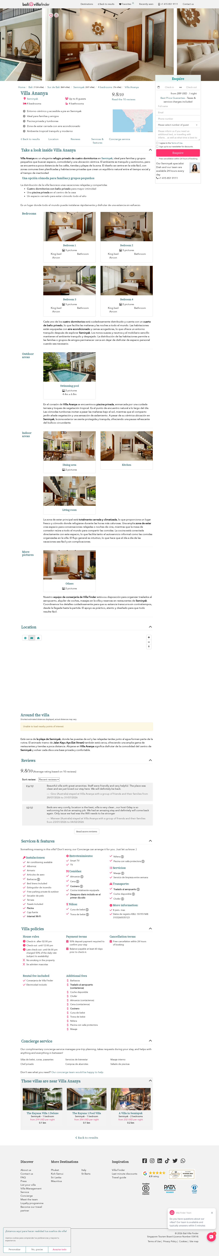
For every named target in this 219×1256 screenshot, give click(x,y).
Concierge (27, 1196)
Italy (83, 1170)
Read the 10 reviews (123, 99)
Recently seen (146, 4)
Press (24, 1181)
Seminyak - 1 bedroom (42, 1116)
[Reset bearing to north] (149, 646)
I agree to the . (171, 143)
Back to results (107, 4)
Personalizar (15, 1249)
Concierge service (119, 139)
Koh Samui (57, 1174)
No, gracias (37, 1249)
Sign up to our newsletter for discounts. (176, 146)
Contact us (188, 4)
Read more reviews (86, 831)
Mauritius (56, 1181)
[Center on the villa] (38, 637)
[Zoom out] (149, 642)
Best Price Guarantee (172, 98)
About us (26, 1170)
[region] (87, 670)
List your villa (28, 1185)
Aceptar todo (59, 1249)
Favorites (128, 4)
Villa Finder (118, 1170)
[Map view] (31, 637)
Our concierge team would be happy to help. (77, 1072)
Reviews (75, 139)
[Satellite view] (25, 637)
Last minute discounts (124, 1174)
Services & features (97, 141)
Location (53, 139)
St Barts (85, 1174)
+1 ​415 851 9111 (169, 4)
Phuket (55, 1170)
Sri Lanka (56, 1177)
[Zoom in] (149, 637)
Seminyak (32, 99)
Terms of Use (176, 143)
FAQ (23, 1177)
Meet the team (29, 1199)
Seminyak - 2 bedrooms (131, 1116)
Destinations (87, 4)
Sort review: (29, 779)
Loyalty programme (32, 1203)
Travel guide (119, 1177)
